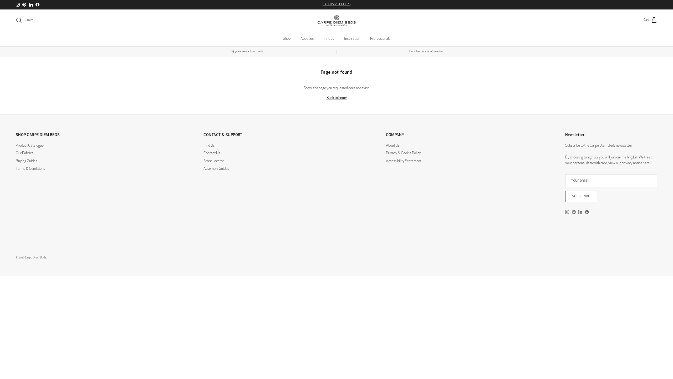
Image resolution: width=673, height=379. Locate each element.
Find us (329, 39)
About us (307, 39)
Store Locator (213, 161)
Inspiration (352, 39)
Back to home (337, 98)
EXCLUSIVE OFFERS (336, 4)
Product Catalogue (30, 146)
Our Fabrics (24, 153)
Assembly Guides (216, 169)
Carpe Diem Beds (35, 257)
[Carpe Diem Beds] (337, 20)
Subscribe (581, 196)
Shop (286, 39)
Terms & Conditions (30, 169)
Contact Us (211, 153)
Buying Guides (26, 161)
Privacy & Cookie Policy (403, 153)
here (646, 163)
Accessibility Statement (403, 161)
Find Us (209, 146)
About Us (393, 146)
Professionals (380, 39)
